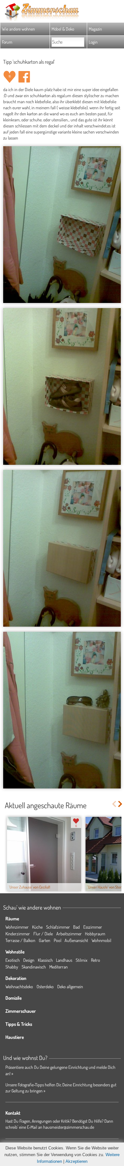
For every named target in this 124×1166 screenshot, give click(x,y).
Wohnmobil (101, 940)
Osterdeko (45, 986)
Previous (114, 804)
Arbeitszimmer (69, 933)
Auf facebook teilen (24, 76)
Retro (95, 960)
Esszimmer (92, 927)
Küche (37, 927)
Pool (57, 940)
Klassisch (45, 960)
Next (120, 804)
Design (28, 960)
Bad (76, 927)
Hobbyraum (95, 933)
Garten (44, 940)
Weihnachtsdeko (19, 986)
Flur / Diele (43, 933)
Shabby (11, 966)
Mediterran (58, 966)
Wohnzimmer (17, 927)
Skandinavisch (34, 966)
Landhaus (64, 960)
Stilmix (81, 960)
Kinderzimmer (17, 933)
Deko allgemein (70, 986)
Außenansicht (76, 940)
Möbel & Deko (63, 29)
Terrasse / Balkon (20, 940)
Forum (7, 42)
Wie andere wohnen (18, 29)
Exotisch (12, 960)
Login (93, 42)
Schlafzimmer (58, 927)
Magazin (95, 29)
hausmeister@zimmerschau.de (68, 1127)
